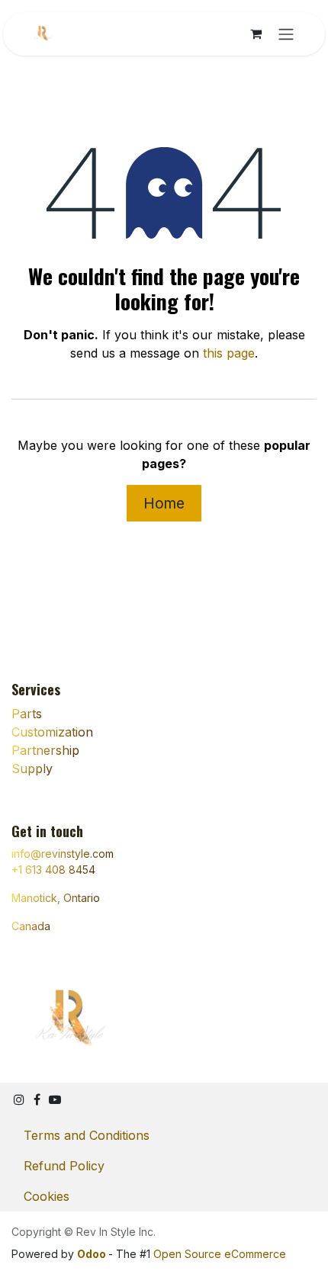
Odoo (92, 1253)
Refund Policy (64, 1165)
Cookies (46, 1196)
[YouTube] (55, 1099)
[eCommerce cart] (255, 33)
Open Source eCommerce (219, 1253)
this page (229, 353)
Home (164, 503)
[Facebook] (37, 1099)
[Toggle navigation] (286, 34)
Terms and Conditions (87, 1135)
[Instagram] (19, 1099)
